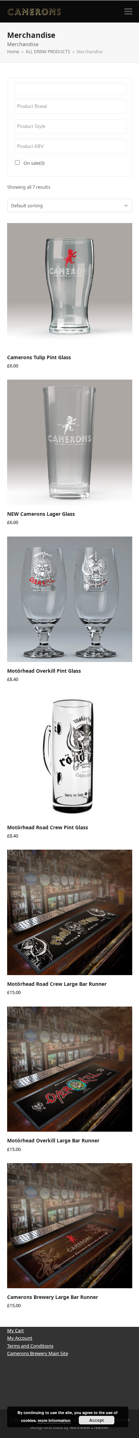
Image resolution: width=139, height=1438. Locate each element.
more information (54, 1420)
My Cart (15, 1330)
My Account (19, 1338)
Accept (96, 1420)
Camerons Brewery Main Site (37, 1353)
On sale (34, 163)
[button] (128, 11)
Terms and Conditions (30, 1346)
